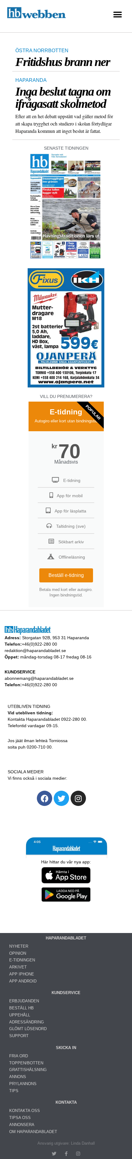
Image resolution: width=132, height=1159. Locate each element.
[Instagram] (78, 798)
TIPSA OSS (20, 1117)
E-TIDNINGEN (22, 960)
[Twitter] (61, 798)
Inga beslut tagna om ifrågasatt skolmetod (63, 98)
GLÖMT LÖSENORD (28, 1028)
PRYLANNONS (23, 1083)
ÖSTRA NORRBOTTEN (41, 50)
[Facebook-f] (66, 1153)
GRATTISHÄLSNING (28, 1069)
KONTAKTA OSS (24, 1110)
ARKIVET (18, 967)
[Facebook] (44, 798)
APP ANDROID (23, 981)
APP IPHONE (21, 974)
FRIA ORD (18, 1056)
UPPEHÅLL (19, 1015)
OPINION (17, 953)
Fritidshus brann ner (62, 62)
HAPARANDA (31, 80)
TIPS (13, 1090)
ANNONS (17, 1076)
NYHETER (18, 946)
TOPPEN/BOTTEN (26, 1063)
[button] (117, 15)
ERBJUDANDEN (24, 1001)
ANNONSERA (21, 1124)
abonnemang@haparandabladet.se (39, 678)
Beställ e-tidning (66, 575)
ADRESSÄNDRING (26, 1022)
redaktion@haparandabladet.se (35, 650)
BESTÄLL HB (21, 1008)
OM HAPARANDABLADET (33, 1131)
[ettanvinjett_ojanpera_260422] (66, 386)
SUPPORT (19, 1035)
